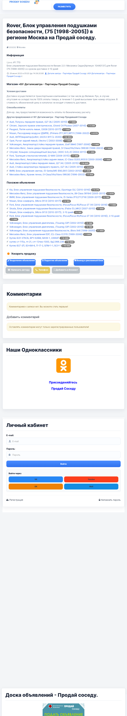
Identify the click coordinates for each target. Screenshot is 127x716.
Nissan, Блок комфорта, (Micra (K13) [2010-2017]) (35, 200)
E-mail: (10, 435)
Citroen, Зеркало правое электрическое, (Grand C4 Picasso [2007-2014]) (47, 125)
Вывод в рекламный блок (89, 260)
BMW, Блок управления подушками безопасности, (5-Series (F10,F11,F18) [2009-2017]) (55, 197)
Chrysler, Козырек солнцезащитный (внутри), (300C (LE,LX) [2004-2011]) (47, 152)
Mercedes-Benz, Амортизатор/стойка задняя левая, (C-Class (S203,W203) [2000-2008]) (55, 159)
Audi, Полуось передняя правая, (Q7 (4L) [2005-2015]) (38, 121)
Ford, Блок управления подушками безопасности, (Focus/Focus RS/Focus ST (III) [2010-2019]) (58, 204)
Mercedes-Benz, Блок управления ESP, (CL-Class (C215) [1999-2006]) (46, 234)
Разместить (64, 6)
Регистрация (16, 499)
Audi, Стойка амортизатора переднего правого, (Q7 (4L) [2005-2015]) (46, 166)
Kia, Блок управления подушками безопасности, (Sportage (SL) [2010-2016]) (49, 189)
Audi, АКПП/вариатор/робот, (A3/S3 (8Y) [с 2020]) (35, 137)
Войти (63, 464)
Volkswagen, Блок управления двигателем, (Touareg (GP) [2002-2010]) (46, 223)
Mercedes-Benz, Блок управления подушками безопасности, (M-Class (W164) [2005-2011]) (57, 193)
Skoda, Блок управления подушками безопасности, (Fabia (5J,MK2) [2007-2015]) (52, 208)
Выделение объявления (22, 260)
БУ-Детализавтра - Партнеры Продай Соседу (49, 84)
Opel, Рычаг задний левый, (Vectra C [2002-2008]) (36, 140)
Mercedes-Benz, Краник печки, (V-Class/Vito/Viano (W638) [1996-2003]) (47, 174)
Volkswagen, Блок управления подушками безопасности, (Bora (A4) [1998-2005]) (52, 230)
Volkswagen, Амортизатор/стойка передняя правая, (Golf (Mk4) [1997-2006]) (50, 144)
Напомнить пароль (110, 499)
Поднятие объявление (55, 260)
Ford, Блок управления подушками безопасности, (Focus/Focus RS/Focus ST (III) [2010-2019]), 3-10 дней (64, 216)
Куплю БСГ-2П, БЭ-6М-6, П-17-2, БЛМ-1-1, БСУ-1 (35, 245)
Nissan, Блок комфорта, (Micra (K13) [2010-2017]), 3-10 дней (41, 212)
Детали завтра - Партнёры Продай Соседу (67, 73)
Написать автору (20, 269)
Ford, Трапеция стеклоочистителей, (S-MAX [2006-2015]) (39, 155)
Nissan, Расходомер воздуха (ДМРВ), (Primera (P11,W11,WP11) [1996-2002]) (49, 133)
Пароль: (10, 448)
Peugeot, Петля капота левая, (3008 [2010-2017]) (35, 129)
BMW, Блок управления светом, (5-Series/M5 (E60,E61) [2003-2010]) (45, 170)
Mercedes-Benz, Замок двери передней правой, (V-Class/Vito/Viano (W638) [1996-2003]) (56, 148)
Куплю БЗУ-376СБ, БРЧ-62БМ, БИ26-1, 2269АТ (34, 238)
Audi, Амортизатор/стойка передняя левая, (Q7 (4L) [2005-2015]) (44, 163)
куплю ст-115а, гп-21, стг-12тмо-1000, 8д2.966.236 (36, 241)
